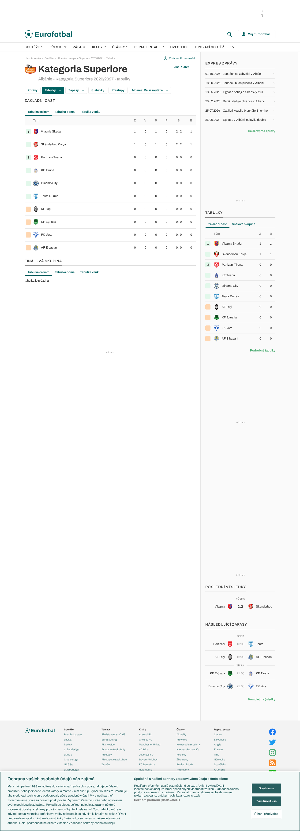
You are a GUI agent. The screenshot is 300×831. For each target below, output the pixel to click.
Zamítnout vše (266, 801)
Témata (105, 729)
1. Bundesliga (71, 749)
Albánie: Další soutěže (147, 90)
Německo (219, 759)
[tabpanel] (110, 185)
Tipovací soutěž (209, 47)
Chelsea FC (145, 739)
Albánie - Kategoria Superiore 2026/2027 (79, 58)
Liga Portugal (71, 769)
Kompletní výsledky (261, 699)
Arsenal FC (145, 734)
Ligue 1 (68, 754)
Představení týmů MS (113, 734)
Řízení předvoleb (266, 814)
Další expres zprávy (261, 131)
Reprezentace (147, 47)
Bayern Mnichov (148, 759)
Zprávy (33, 90)
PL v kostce (108, 744)
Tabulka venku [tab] (90, 111)
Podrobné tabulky (262, 350)
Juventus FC (146, 754)
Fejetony (181, 754)
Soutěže (32, 47)
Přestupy (58, 47)
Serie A (68, 744)
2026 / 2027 (181, 67)
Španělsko (220, 764)
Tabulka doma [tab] (65, 111)
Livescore (179, 47)
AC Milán (144, 749)
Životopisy (182, 759)
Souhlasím (266, 788)
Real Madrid (145, 769)
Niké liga (68, 764)
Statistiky (97, 90)
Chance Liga (71, 759)
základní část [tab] (217, 224)
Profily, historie (184, 764)
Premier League (73, 734)
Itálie (216, 754)
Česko (217, 734)
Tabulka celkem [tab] (38, 111)
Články (180, 729)
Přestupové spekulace (114, 759)
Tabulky (110, 58)
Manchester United (149, 744)
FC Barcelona (147, 764)
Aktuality (181, 734)
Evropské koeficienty (113, 749)
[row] (110, 131)
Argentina (219, 769)
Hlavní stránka (33, 58)
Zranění (105, 764)
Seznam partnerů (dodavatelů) (157, 800)
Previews (181, 739)
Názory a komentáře (187, 749)
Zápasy (79, 47)
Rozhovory (182, 769)
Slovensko (220, 739)
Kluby (97, 47)
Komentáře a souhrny (188, 744)
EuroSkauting (109, 739)
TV (232, 47)
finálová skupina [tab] (243, 224)
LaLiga (67, 739)
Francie (218, 749)
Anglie (217, 744)
